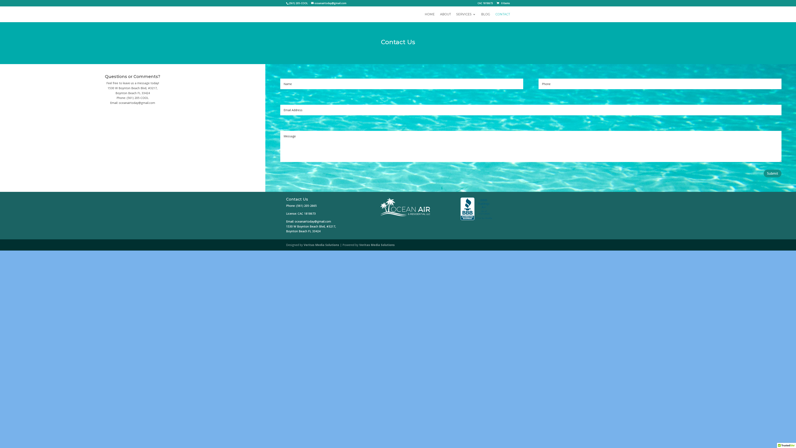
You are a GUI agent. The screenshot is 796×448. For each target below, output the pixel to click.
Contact (502, 14)
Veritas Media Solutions (321, 245)
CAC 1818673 (485, 3)
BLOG (485, 14)
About (445, 14)
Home (430, 14)
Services (464, 14)
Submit (772, 173)
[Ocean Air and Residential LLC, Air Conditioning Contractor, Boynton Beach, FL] (476, 208)
